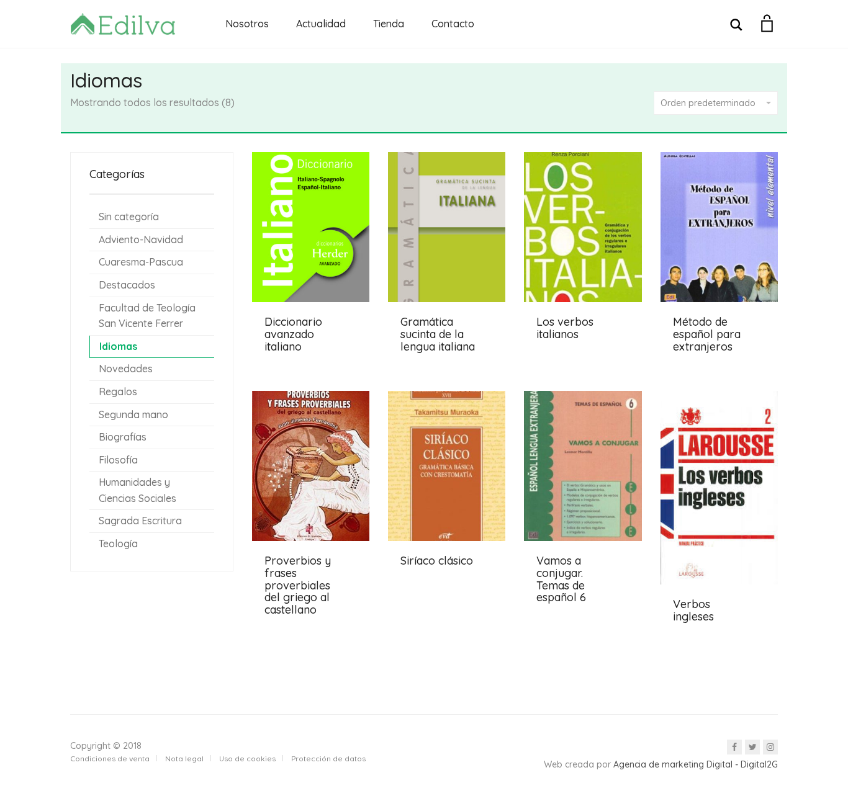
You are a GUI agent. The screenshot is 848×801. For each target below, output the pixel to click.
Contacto (452, 23)
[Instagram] (770, 747)
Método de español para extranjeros (707, 334)
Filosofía (118, 460)
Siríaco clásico (436, 560)
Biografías (123, 437)
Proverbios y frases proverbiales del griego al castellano (297, 585)
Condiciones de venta (110, 758)
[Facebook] (734, 747)
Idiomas (118, 346)
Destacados (127, 285)
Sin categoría (129, 216)
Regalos (118, 391)
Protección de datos (328, 758)
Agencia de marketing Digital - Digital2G (695, 764)
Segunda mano (133, 414)
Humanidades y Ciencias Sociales (137, 490)
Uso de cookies (247, 758)
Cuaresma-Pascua (141, 262)
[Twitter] (752, 747)
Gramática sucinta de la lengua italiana (437, 334)
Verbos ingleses (693, 610)
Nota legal (184, 758)
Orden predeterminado (708, 103)
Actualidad (321, 23)
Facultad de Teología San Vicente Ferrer (147, 316)
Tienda (388, 23)
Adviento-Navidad (141, 239)
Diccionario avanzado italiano (293, 334)
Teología (118, 543)
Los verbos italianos (564, 328)
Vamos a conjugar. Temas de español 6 (561, 578)
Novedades (126, 368)
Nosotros (247, 23)
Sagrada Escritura (140, 520)
